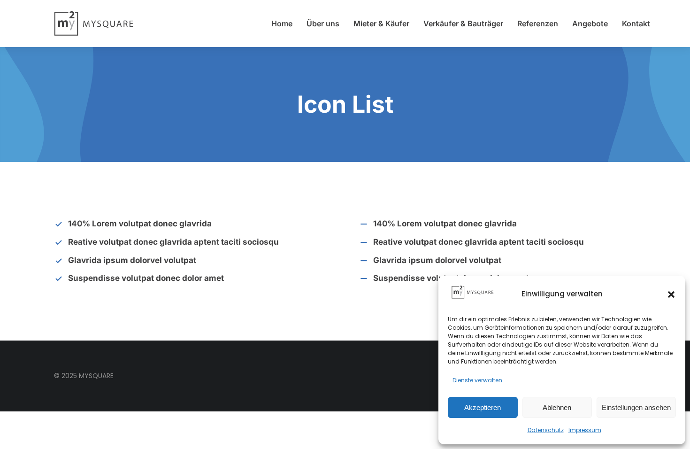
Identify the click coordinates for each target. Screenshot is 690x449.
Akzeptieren (482, 407)
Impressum (584, 430)
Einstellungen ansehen (636, 407)
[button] (671, 294)
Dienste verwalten (477, 380)
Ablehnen (557, 407)
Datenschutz (546, 430)
